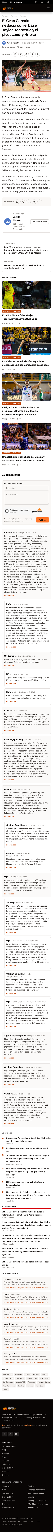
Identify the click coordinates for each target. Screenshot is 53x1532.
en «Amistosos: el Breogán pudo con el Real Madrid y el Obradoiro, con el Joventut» (26, 1287)
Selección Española (36, 1493)
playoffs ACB (20, 1382)
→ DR (14, 692)
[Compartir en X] (20, 54)
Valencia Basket (44, 1382)
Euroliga (36, 1374)
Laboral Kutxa (32, 1378)
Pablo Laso (20, 1378)
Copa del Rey (7, 1468)
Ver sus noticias (39, 221)
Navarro (30, 1386)
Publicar (42, 520)
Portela (5, 1390)
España (44, 1374)
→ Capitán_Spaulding (22, 853)
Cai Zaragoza (8, 1382)
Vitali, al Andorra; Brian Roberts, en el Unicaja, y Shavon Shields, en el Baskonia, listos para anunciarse (20, 411)
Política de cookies (9, 1522)
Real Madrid (7, 1374)
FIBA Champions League (38, 1504)
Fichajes (5, 1461)
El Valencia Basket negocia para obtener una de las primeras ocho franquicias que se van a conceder (27, 1172)
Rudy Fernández (9, 1386)
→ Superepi (15, 941)
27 (20, 419)
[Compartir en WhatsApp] (15, 54)
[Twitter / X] (4, 1434)
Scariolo (21, 1386)
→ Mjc (28, 974)
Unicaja (27, 1374)
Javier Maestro (11, 43)
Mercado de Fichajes (18, 16)
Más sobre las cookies (26, 1522)
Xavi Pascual (44, 1378)
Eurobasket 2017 (9, 1507)
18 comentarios (23, 47)
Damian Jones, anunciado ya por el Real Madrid (27, 1148)
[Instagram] (16, 1434)
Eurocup (5, 1471)
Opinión (5, 1475)
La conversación (9, 1446)
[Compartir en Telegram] (32, 54)
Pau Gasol (31, 1382)
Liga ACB (6, 1486)
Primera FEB (33, 1507)
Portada (5, 16)
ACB (4, 1450)
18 (19, 323)
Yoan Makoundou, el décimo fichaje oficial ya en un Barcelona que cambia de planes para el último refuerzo (28, 1158)
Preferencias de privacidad (12, 1525)
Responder (9, 595)
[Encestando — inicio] (8, 8)
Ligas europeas (8, 1500)
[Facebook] (10, 1434)
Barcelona (18, 1374)
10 (20, 465)
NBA (4, 1457)
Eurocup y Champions (37, 1500)
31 (19, 369)
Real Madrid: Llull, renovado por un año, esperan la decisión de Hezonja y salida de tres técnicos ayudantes (25, 1251)
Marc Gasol (40, 1386)
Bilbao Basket (8, 1378)
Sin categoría (7, 1493)
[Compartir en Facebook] (26, 54)
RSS (38, 1522)
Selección (6, 1464)
